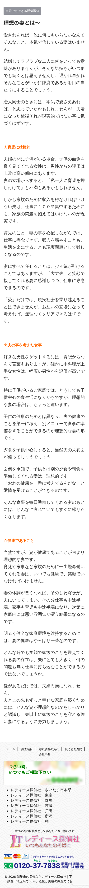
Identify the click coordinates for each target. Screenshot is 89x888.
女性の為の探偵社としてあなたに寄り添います (45, 831)
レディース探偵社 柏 (30, 821)
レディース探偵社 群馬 (31, 800)
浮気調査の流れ (49, 749)
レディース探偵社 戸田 (31, 810)
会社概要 (44, 754)
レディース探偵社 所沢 (31, 816)
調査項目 (27, 749)
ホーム (11, 749)
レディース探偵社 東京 (31, 795)
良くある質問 (73, 749)
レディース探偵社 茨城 (31, 805)
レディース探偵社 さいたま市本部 (41, 789)
